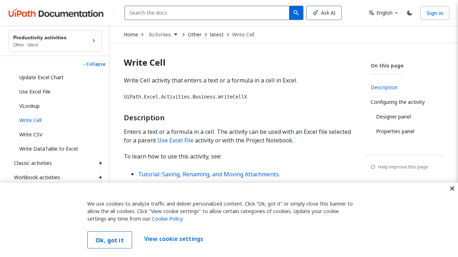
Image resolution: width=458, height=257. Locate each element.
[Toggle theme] (410, 13)
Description (144, 118)
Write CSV (30, 134)
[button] (58, 120)
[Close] (452, 188)
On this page (387, 65)
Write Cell (243, 34)
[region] (229, 220)
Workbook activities (37, 177)
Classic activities (33, 163)
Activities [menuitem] (160, 34)
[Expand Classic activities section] (100, 163)
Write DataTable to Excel (48, 148)
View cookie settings (173, 239)
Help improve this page (403, 166)
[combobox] (208, 12)
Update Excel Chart (41, 77)
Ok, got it (110, 240)
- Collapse (94, 64)
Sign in (435, 13)
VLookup (29, 106)
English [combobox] (381, 12)
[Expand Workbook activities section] (100, 177)
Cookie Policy (167, 218)
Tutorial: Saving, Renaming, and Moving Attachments (208, 174)
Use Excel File (34, 91)
